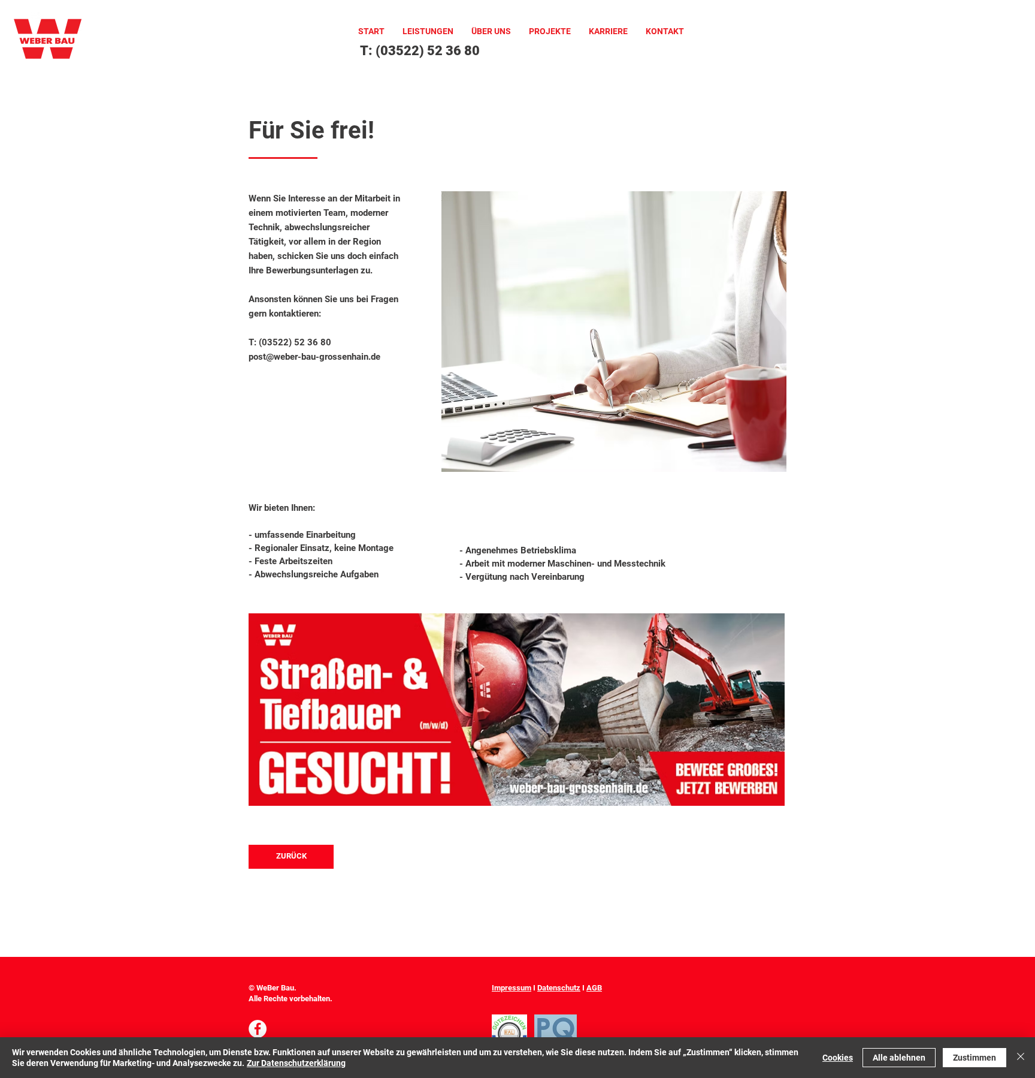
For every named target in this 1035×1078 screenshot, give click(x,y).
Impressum (511, 987)
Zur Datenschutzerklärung (296, 1063)
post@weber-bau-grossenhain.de (314, 356)
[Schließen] (1020, 1057)
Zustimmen (974, 1057)
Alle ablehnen (899, 1057)
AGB (594, 987)
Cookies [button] (837, 1057)
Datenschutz (558, 987)
